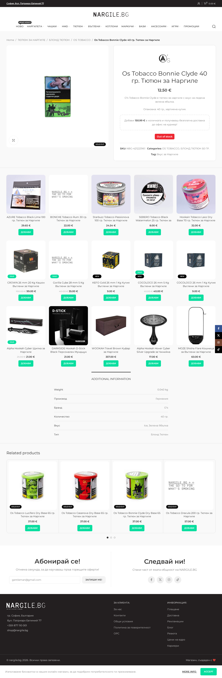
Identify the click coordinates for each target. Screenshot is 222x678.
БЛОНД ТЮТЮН (59, 40)
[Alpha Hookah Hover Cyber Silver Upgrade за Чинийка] (153, 325)
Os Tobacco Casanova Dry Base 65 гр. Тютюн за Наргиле (85, 514)
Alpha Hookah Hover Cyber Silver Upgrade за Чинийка (153, 350)
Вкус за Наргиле (167, 154)
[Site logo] (111, 14)
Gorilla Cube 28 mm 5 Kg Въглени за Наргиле (68, 284)
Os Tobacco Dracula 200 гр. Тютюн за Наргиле (189, 514)
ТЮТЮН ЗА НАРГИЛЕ (31, 40)
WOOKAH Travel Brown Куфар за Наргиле (111, 350)
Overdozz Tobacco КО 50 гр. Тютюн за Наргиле (67, 218)
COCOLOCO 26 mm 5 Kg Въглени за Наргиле (153, 284)
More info (189, 671)
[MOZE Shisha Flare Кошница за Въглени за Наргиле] (196, 325)
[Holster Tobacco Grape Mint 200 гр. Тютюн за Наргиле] (195, 194)
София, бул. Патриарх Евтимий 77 (25, 3)
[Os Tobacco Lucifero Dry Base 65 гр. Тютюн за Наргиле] (32, 485)
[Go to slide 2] (111, 537)
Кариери (173, 645)
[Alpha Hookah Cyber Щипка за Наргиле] (25, 325)
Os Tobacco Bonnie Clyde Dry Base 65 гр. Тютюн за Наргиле (137, 514)
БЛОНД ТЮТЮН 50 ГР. (195, 148)
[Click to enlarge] (13, 140)
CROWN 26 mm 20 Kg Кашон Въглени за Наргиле (26, 284)
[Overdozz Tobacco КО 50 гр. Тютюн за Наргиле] (67, 194)
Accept (208, 671)
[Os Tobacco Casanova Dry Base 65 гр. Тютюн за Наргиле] (85, 485)
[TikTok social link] (177, 579)
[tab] (111, 377)
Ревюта (172, 633)
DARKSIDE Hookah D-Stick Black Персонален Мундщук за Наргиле (68, 352)
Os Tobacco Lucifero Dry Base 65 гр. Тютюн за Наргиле (32, 514)
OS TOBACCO (82, 40)
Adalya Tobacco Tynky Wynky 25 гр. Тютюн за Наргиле (153, 218)
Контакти (120, 615)
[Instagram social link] (169, 579)
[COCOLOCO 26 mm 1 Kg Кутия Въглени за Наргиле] (196, 260)
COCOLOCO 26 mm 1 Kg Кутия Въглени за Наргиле (196, 284)
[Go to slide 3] (114, 537)
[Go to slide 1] (107, 537)
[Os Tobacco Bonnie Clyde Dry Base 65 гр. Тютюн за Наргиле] (137, 485)
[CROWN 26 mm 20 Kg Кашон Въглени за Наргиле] (25, 260)
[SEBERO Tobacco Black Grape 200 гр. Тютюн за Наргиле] (110, 194)
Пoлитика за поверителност (132, 627)
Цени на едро (176, 639)
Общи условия (123, 621)
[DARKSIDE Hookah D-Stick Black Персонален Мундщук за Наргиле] (68, 325)
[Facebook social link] (151, 579)
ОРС (116, 633)
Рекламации (175, 621)
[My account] (199, 3)
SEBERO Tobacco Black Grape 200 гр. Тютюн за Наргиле (110, 218)
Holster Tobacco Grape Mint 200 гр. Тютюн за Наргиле (195, 218)
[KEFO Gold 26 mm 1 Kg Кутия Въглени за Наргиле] (110, 260)
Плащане (173, 609)
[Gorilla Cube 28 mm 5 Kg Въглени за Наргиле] (68, 260)
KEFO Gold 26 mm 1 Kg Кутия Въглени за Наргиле (111, 284)
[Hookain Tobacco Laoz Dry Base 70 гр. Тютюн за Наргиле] (25, 194)
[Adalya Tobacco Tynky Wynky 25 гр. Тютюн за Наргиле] (153, 194)
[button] (25, 232)
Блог (170, 627)
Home (10, 40)
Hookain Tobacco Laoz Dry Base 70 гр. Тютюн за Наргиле (25, 218)
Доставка (173, 615)
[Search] (213, 26)
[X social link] (160, 579)
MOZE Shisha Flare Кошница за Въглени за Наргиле (196, 350)
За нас (118, 609)
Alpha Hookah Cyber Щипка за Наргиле (26, 350)
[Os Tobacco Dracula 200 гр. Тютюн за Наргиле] (189, 485)
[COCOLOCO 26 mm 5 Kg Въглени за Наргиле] (153, 260)
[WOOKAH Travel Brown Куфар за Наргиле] (110, 325)
